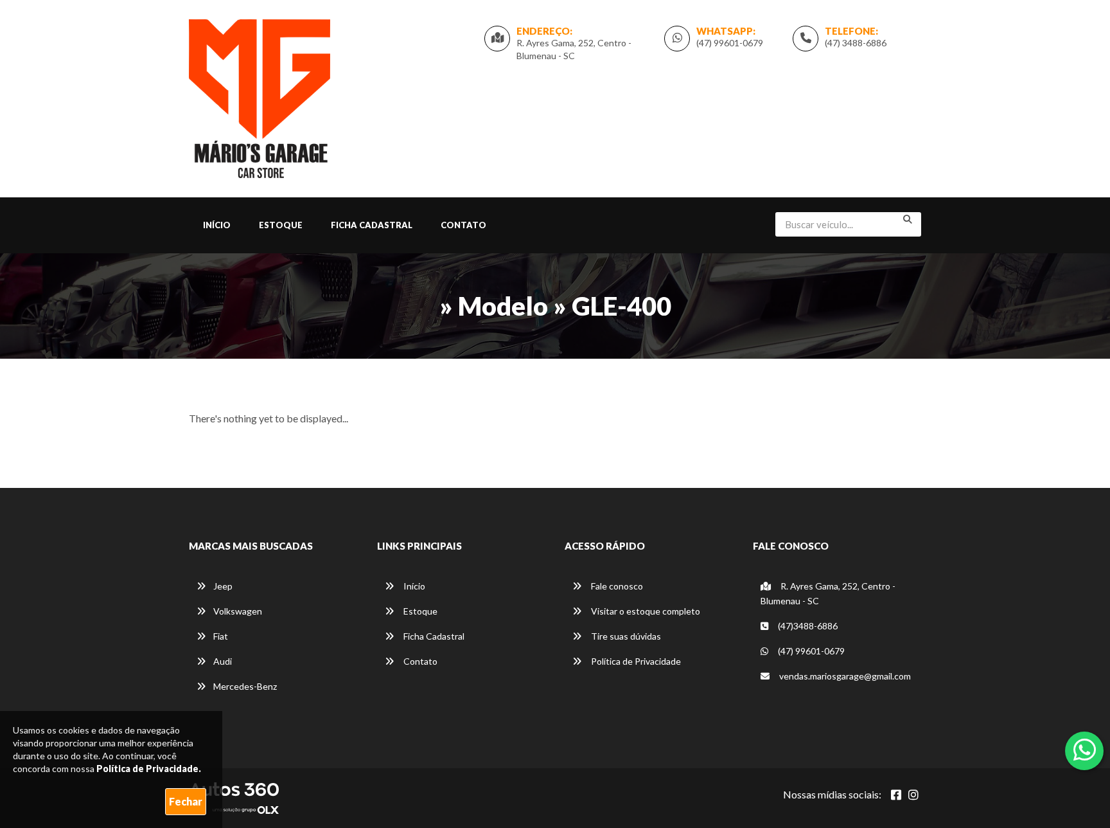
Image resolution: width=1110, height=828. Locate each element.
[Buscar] (907, 219)
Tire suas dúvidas (625, 636)
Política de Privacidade (635, 661)
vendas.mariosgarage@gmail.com (845, 675)
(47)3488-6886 (807, 625)
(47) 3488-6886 (855, 42)
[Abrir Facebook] (896, 794)
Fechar (185, 801)
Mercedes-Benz (245, 686)
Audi (222, 661)
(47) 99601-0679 (729, 42)
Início (217, 225)
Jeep (223, 585)
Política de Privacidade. (148, 768)
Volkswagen (237, 611)
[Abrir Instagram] (913, 794)
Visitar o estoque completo (644, 611)
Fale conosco (616, 585)
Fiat (220, 636)
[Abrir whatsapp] (1084, 749)
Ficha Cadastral (371, 225)
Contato (463, 225)
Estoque (281, 225)
